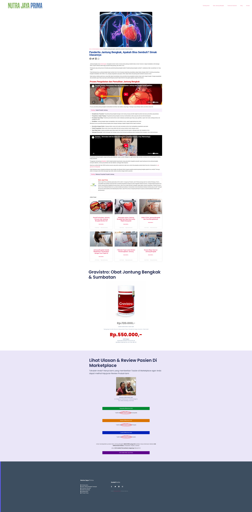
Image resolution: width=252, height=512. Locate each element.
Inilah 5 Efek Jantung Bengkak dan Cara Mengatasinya (150, 218)
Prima (87, 480)
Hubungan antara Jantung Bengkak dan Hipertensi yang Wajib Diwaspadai (126, 219)
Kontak (248, 5)
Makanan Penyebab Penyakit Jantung (105, 174)
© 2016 (112, 491)
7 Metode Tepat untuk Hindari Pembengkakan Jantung (126, 250)
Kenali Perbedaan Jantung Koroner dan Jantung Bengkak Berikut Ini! (101, 219)
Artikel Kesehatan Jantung (97, 49)
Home (90, 49)
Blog (241, 5)
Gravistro (104, 161)
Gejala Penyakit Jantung (102, 110)
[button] (90, 59)
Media (115, 482)
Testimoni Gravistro (232, 5)
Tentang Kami (206, 5)
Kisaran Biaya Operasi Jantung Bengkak (150, 250)
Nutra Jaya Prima (117, 491)
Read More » (101, 224)
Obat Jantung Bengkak (218, 5)
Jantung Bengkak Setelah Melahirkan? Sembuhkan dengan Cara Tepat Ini (101, 251)
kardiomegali (103, 64)
